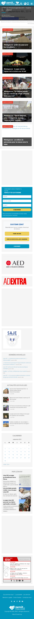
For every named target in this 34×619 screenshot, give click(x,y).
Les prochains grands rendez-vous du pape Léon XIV (9, 490)
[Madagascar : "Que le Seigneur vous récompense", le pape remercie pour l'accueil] (17, 111)
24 (9, 457)
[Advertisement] (17, 168)
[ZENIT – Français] (9, 3)
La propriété (18, 594)
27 (21, 457)
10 (9, 451)
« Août (4, 464)
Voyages (9, 30)
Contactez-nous (27, 597)
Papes (5, 30)
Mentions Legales (7, 597)
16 (5, 454)
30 (5, 461)
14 (25, 451)
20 (21, 454)
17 (9, 454)
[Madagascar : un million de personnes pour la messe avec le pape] (17, 135)
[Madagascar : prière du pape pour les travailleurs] (17, 39)
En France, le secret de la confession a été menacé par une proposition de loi (20, 406)
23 (5, 457)
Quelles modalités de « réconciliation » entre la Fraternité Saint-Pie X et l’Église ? (19, 422)
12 (17, 451)
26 (17, 457)
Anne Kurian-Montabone (8, 16)
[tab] (10, 559)
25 (13, 457)
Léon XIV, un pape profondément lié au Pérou (9, 477)
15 (28, 451)
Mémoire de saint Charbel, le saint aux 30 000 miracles (20, 398)
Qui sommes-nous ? (8, 594)
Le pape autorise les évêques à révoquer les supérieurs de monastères (19, 414)
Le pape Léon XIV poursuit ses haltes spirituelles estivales (9, 502)
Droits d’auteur (17, 597)
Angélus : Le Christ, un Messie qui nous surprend (15, 371)
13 (21, 451)
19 (17, 454)
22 (28, 454)
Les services (26, 594)
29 (28, 457)
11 (13, 451)
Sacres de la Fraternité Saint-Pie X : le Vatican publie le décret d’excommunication (19, 390)
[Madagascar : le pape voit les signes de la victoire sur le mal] (17, 63)
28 (25, 457)
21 (25, 454)
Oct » (8, 464)
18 (13, 454)
